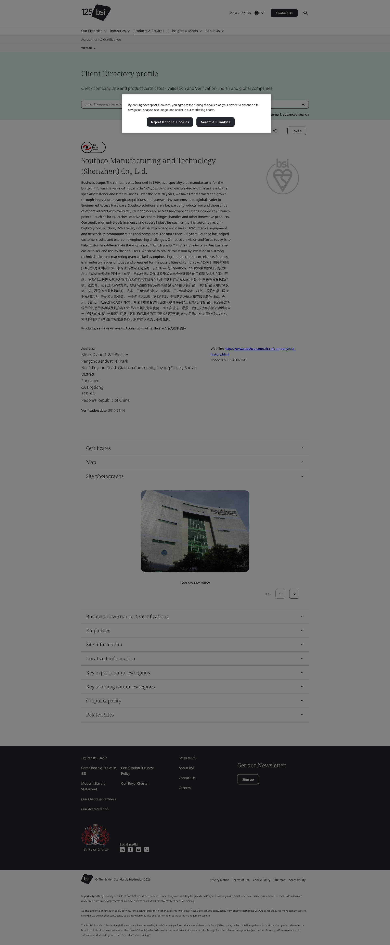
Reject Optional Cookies (170, 122)
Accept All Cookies (215, 122)
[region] (196, 113)
